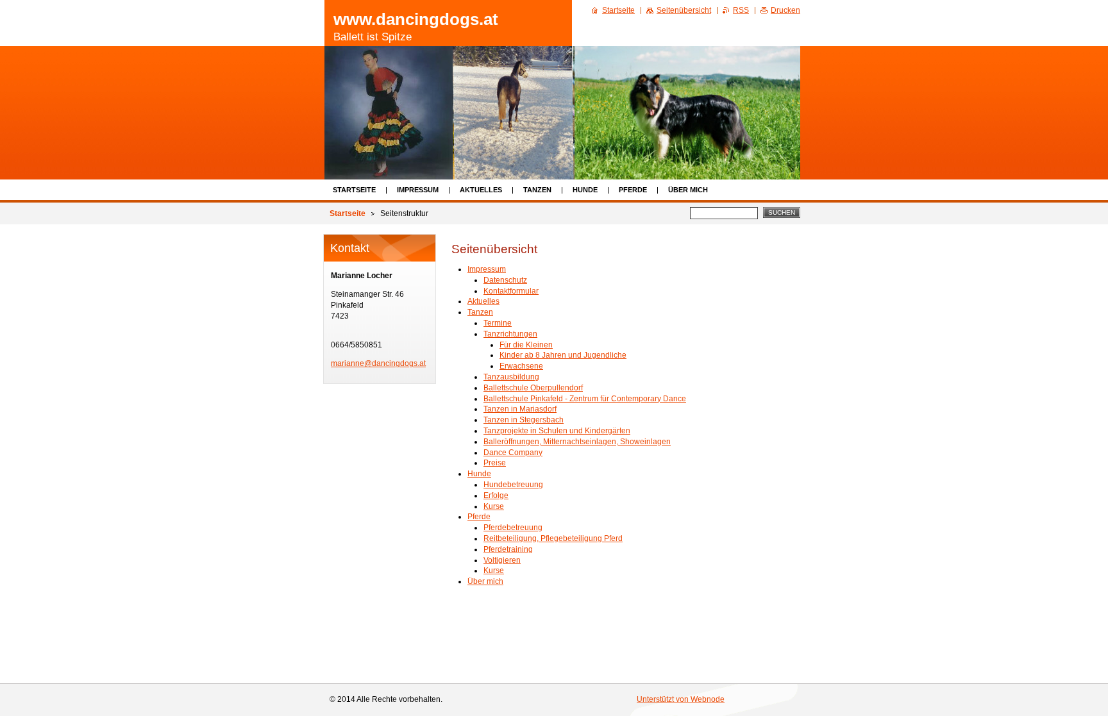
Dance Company (512, 452)
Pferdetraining (508, 549)
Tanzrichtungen (510, 333)
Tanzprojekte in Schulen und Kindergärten (556, 430)
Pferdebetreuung (512, 527)
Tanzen (537, 190)
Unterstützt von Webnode (681, 699)
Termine (497, 323)
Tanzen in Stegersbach (523, 419)
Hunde (585, 190)
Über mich (688, 190)
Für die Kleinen (526, 344)
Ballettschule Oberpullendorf (533, 387)
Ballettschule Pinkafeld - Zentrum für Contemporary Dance (584, 398)
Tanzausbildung (511, 376)
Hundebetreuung (513, 484)
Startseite (354, 190)
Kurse (493, 506)
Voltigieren (502, 560)
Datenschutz (505, 280)
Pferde (633, 190)
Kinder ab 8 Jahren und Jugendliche (562, 355)
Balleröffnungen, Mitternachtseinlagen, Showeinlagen (577, 441)
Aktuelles (481, 190)
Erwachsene (521, 366)
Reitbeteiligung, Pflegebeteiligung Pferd (553, 538)
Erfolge (495, 495)
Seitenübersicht (684, 10)
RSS (741, 10)
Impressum (418, 190)
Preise (494, 462)
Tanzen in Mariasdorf (520, 408)
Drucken (785, 10)
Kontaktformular (511, 291)
